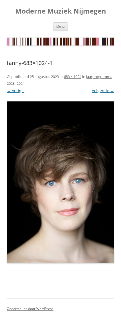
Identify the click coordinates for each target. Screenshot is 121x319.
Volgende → (103, 90)
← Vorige (15, 90)
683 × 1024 (72, 76)
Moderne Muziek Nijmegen (60, 11)
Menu (60, 26)
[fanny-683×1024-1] (60, 182)
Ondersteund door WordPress (30, 308)
